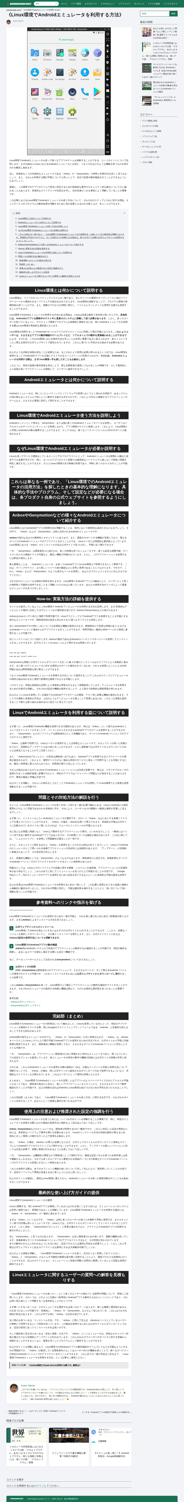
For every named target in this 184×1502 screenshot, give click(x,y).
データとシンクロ (150, 147)
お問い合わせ (57, 1499)
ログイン (39, 1485)
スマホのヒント (108, 4)
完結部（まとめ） (27, 264)
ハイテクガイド (171, 4)
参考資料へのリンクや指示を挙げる (35, 260)
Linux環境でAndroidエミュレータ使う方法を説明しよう (43, 226)
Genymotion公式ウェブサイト (26, 1005)
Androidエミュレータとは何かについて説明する (39, 222)
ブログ (145, 162)
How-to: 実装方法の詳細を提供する (34, 249)
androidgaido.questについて (38, 1499)
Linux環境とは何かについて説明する (34, 218)
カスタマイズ (91, 4)
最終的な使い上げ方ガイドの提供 (34, 272)
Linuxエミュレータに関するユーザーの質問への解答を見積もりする (49, 276)
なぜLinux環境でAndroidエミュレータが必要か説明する (43, 230)
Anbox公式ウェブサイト (23, 1002)
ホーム (64, 4)
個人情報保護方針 (71, 1499)
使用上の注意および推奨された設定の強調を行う (41, 268)
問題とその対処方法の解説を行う (33, 256)
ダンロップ (139, 4)
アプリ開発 (76, 4)
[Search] (56, 4)
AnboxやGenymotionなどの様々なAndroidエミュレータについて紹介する (51, 245)
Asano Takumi (18, 21)
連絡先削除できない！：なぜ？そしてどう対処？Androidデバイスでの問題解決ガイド (36, 1412)
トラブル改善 (154, 4)
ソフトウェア (124, 4)
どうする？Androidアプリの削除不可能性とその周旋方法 (106, 1412)
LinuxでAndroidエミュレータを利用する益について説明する (45, 252)
